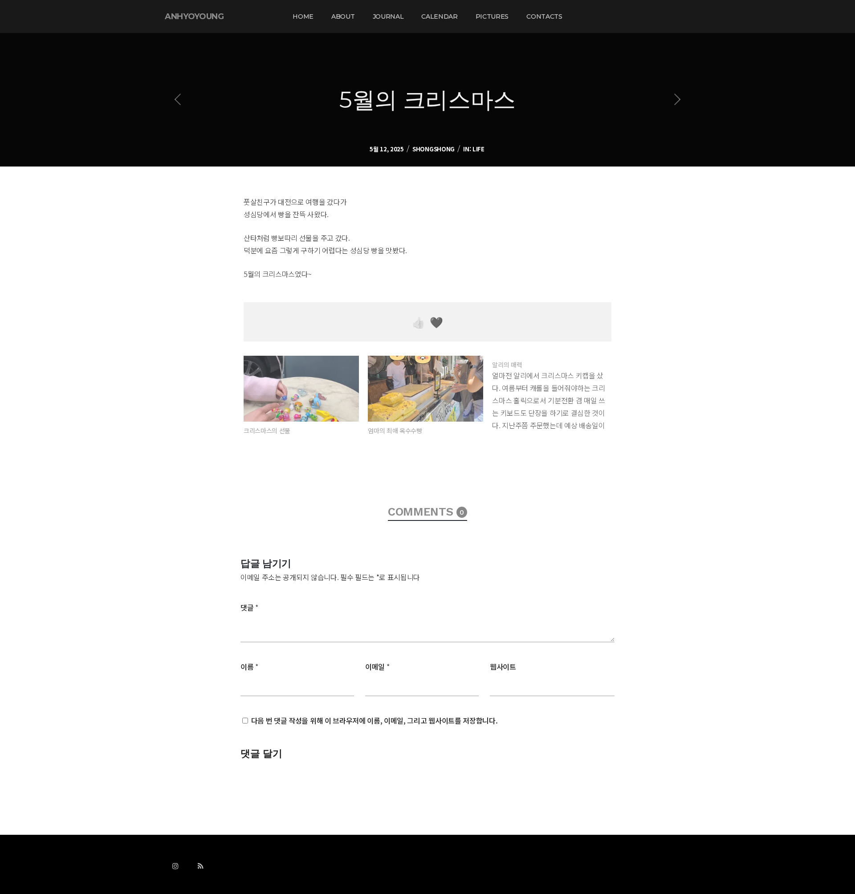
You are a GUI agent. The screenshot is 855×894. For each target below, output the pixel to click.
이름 (249, 666)
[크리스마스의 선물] (301, 389)
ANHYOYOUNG (194, 16)
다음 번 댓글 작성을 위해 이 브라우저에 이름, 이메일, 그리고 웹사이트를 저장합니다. (374, 720)
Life (478, 149)
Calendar (439, 16)
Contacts (544, 16)
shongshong (433, 149)
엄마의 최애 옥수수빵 (395, 430)
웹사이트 (503, 666)
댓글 (249, 607)
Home (303, 16)
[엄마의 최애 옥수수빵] (425, 389)
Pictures (492, 16)
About (342, 16)
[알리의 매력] (554, 393)
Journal (388, 16)
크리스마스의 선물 (267, 430)
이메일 (377, 666)
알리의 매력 (507, 364)
